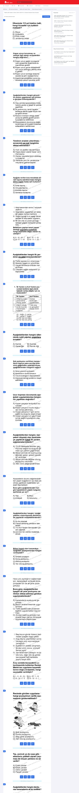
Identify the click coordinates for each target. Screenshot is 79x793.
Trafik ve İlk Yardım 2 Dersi (25, 9)
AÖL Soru (5, 9)
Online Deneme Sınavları (37, 9)
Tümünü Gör (71, 12)
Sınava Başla (46, 16)
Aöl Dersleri (45, 5)
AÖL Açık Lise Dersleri (13, 9)
